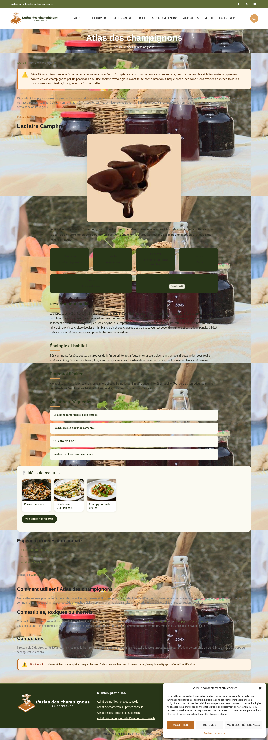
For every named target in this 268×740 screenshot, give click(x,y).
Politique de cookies (214, 733)
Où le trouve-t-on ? (64, 441)
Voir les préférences (243, 724)
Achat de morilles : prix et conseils (117, 701)
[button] (260, 688)
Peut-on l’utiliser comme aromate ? (74, 454)
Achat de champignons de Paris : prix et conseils (126, 718)
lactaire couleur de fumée (35, 550)
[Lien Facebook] (238, 4)
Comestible (65, 117)
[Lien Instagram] (254, 4)
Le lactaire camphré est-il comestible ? (75, 415)
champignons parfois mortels (192, 621)
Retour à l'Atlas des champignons (36, 117)
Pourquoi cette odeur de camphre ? (74, 428)
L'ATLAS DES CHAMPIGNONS (116, 734)
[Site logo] (34, 18)
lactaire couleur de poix (34, 556)
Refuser (209, 724)
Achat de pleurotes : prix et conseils (118, 713)
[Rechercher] (254, 18)
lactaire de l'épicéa (31, 562)
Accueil (118, 47)
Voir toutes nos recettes (39, 519)
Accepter (180, 724)
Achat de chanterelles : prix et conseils (120, 707)
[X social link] (246, 4)
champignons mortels (154, 621)
